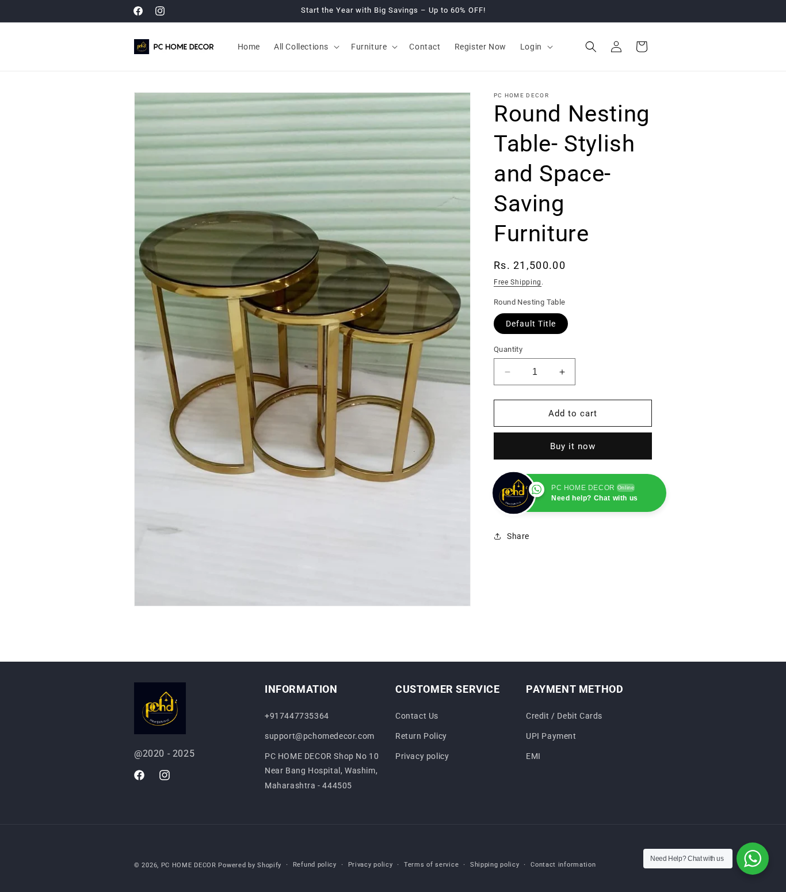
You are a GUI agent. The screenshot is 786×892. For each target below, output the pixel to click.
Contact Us (416, 715)
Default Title (531, 323)
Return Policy (421, 736)
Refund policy (315, 864)
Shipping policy (495, 864)
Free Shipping (517, 282)
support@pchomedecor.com (320, 736)
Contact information (563, 864)
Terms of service (431, 864)
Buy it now (573, 446)
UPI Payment (551, 736)
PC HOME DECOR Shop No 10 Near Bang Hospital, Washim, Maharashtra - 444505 (322, 770)
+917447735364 (297, 715)
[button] (305, 47)
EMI (533, 756)
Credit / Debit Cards (564, 715)
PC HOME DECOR (188, 865)
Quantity (508, 349)
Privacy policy (422, 756)
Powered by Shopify (249, 865)
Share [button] (518, 536)
